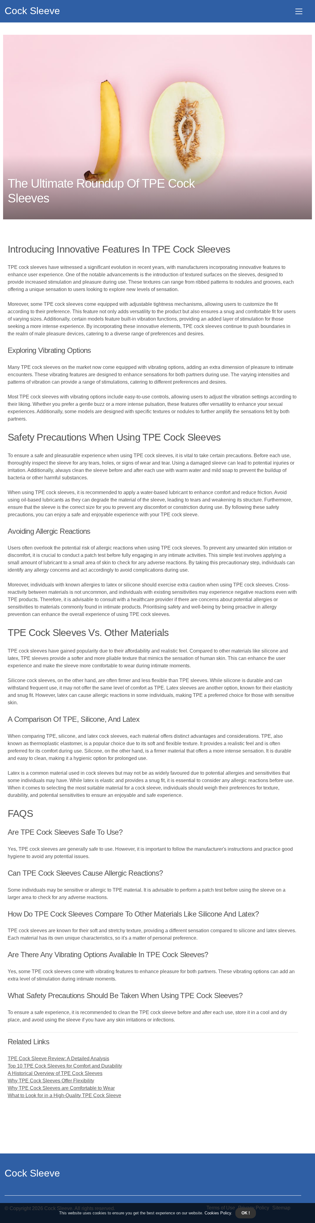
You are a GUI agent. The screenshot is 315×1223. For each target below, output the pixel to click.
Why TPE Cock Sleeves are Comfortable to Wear (61, 1088)
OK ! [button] (245, 1213)
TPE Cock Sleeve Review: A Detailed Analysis (58, 1058)
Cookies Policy (217, 1213)
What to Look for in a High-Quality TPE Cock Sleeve (64, 1095)
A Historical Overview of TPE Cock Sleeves (55, 1073)
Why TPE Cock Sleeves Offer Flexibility (51, 1080)
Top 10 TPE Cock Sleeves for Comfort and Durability (65, 1066)
